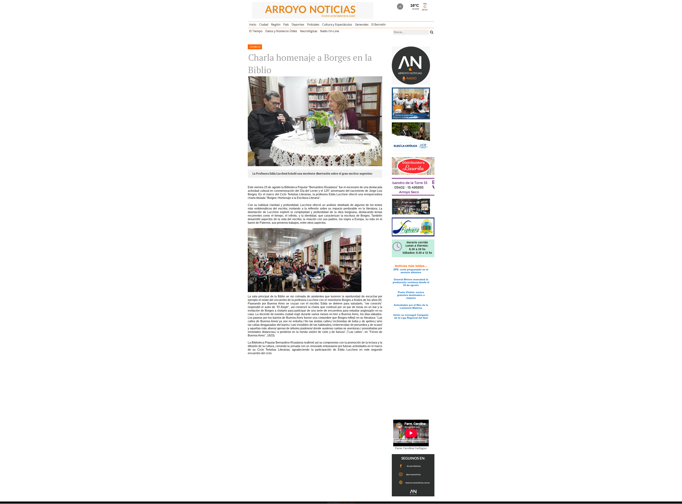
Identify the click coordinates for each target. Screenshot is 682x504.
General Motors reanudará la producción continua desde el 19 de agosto (411, 282)
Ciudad (263, 24)
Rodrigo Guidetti (348, 502)
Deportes (298, 24)
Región (275, 24)
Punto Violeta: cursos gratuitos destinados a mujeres (411, 295)
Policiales (313, 24)
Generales (362, 24)
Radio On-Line (329, 31)
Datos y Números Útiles (281, 31)
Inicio (252, 24)
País (286, 24)
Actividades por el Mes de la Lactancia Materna (411, 306)
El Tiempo (255, 31)
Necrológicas (308, 31)
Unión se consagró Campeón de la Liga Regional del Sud (411, 316)
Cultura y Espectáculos (337, 24)
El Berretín (378, 24)
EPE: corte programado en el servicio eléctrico (411, 271)
